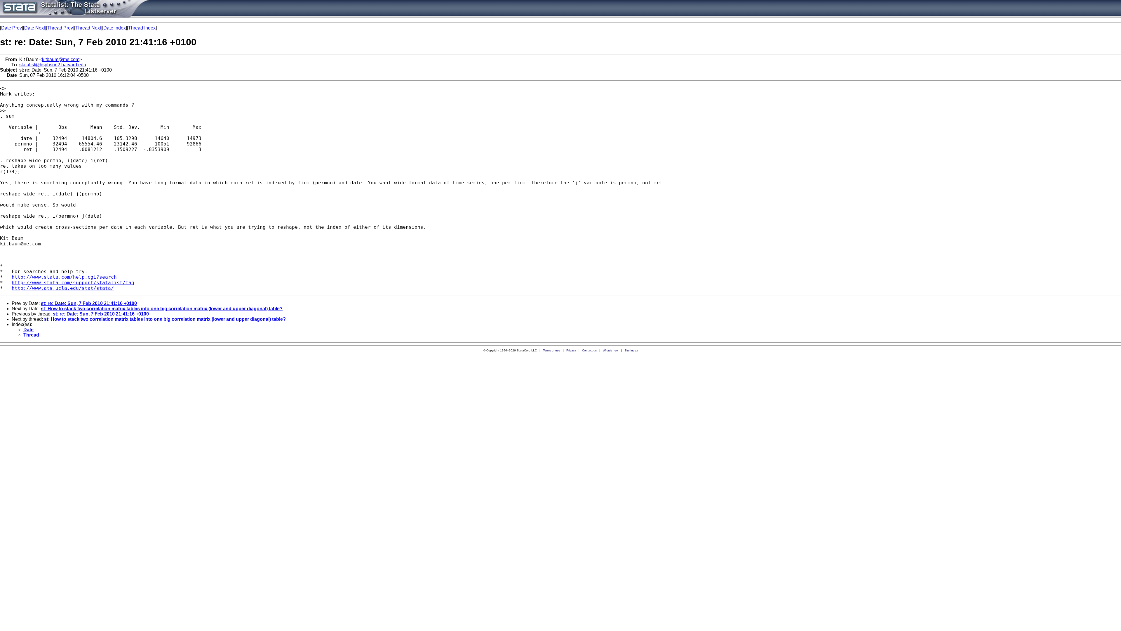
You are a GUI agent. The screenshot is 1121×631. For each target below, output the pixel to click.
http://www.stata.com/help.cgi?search (64, 277)
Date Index (114, 27)
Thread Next (88, 27)
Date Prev (11, 27)
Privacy (571, 350)
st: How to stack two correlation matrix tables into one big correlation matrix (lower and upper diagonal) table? (162, 308)
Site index (631, 350)
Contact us (589, 350)
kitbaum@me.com (60, 59)
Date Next (34, 27)
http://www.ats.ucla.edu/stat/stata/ (63, 288)
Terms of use (551, 350)
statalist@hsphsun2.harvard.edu (52, 64)
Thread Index (142, 27)
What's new (610, 350)
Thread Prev (60, 27)
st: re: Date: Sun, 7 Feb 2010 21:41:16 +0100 (89, 303)
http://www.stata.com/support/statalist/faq (73, 282)
